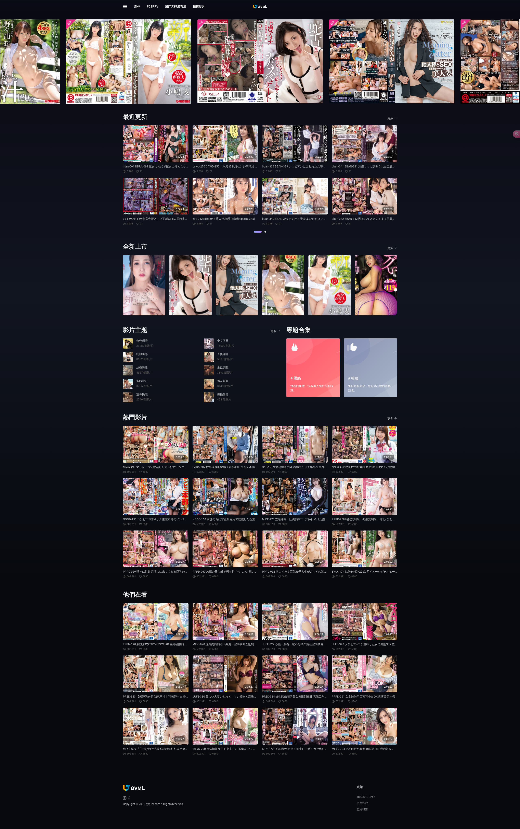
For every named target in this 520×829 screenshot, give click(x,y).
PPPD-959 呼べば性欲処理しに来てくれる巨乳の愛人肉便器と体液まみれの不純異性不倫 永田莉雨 (185, 571)
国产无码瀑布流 (175, 6)
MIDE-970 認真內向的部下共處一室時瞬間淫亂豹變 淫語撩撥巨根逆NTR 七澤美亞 (244, 644)
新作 (137, 6)
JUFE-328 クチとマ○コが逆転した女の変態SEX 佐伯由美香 (369, 644)
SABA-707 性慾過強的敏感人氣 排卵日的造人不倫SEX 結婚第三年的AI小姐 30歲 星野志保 (249, 467)
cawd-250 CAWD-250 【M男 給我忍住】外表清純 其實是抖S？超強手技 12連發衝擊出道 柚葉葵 (252, 166)
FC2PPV (152, 6)
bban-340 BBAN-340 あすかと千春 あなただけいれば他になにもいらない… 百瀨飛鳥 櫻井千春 (321, 218)
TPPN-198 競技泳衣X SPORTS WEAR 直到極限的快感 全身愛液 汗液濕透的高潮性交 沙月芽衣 (181, 644)
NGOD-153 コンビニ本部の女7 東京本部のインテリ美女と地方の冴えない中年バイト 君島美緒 (182, 519)
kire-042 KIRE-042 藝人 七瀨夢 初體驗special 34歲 (224, 218)
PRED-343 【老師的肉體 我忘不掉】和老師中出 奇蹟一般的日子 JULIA (167, 696)
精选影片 (199, 6)
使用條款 (362, 803)
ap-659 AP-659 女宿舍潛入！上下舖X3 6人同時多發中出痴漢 (161, 218)
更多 (390, 118)
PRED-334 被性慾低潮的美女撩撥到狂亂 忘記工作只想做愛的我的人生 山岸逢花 (312, 696)
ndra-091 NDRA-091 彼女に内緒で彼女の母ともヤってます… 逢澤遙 (165, 166)
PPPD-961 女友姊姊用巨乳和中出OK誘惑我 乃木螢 (363, 696)
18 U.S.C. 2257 (365, 796)
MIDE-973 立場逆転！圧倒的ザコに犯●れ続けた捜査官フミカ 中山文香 (306, 519)
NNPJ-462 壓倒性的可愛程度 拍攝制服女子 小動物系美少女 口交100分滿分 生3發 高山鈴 (387, 467)
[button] (257, 232)
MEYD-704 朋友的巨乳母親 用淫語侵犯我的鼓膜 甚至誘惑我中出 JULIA (376, 748)
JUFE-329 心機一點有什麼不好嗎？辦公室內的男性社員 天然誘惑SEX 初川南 (310, 644)
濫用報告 (362, 809)
